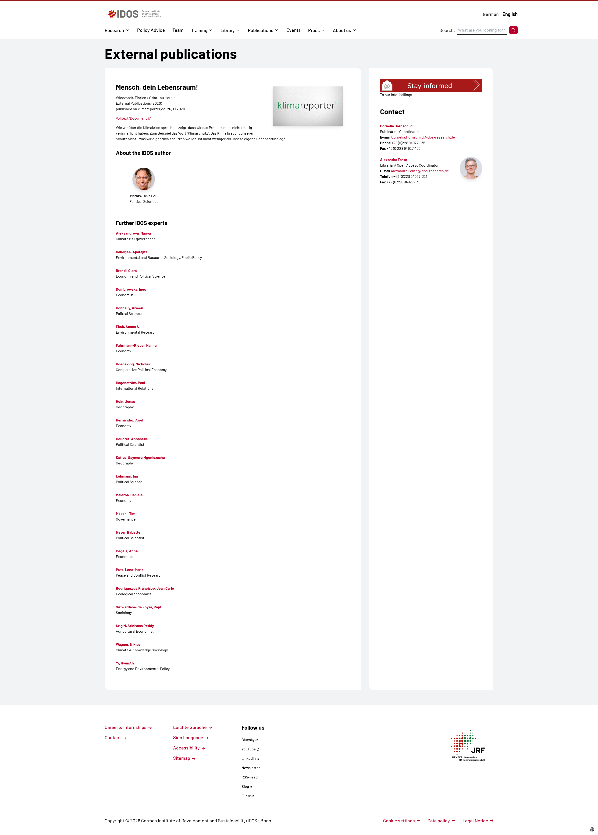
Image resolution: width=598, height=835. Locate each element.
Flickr (246, 795)
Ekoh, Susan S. (128, 326)
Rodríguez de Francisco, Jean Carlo (145, 588)
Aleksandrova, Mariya (133, 233)
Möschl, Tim (125, 513)
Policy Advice (151, 30)
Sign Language (188, 737)
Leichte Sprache (190, 727)
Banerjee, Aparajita (131, 252)
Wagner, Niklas (128, 644)
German (491, 14)
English (510, 14)
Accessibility (187, 747)
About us (342, 30)
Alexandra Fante (393, 159)
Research (114, 30)
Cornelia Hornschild (396, 126)
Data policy (438, 820)
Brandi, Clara (126, 270)
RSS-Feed (250, 777)
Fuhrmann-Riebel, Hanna (136, 345)
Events (293, 30)
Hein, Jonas (125, 401)
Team (178, 30)
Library (228, 30)
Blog (246, 786)
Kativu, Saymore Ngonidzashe (140, 457)
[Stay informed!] (431, 85)
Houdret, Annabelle (132, 438)
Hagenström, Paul (130, 382)
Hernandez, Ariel (129, 420)
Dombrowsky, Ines (131, 289)
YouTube (249, 749)
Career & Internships (126, 727)
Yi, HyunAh (125, 663)
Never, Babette (128, 532)
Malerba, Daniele (129, 494)
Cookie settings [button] (399, 820)
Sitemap (182, 758)
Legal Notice (475, 820)
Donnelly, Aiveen (129, 308)
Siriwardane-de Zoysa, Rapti (139, 607)
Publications (260, 30)
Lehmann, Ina (127, 476)
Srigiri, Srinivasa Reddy (135, 625)
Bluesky (248, 739)
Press (314, 30)
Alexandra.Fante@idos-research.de (420, 170)
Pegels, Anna (127, 551)
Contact (113, 737)
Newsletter (251, 767)
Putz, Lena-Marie (130, 569)
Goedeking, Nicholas (133, 364)
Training (199, 30)
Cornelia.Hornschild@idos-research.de (423, 137)
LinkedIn (249, 758)
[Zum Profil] (471, 168)
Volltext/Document (131, 118)
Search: (447, 30)
